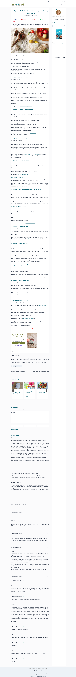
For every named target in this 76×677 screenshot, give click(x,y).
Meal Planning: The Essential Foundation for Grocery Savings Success (30, 394)
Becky (12, 634)
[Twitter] (42, 671)
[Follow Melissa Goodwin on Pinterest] (21, 366)
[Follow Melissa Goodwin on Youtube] (17, 366)
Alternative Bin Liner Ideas (28, 318)
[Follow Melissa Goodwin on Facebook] (11, 366)
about (55, 1)
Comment (13, 412)
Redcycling (18, 306)
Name (12, 426)
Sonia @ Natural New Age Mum (17, 504)
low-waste (19, 351)
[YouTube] (36, 671)
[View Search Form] (64, 1)
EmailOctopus (20, 345)
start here (51, 1)
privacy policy (44, 668)
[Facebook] (34, 671)
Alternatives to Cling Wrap (30, 223)
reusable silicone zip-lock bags (31, 238)
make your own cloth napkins (22, 174)
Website (39, 426)
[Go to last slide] (13, 390)
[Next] (46, 390)
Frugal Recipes (37, 4)
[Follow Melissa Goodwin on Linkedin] (19, 366)
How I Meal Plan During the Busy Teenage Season (16, 392)
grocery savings (14, 351)
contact (58, 1)
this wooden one (33, 133)
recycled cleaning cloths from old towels (31, 154)
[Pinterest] (40, 671)
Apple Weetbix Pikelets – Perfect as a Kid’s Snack (19, 371)
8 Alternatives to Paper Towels (26, 106)
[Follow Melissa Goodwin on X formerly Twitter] (13, 366)
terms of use (38, 668)
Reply (47, 467)
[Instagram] (38, 671)
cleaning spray (18, 155)
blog (62, 1)
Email (25, 426)
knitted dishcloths (15, 111)
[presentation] (17, 385)
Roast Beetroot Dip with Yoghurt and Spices (41, 370)
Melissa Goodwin (26, 15)
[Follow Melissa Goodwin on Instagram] (15, 366)
